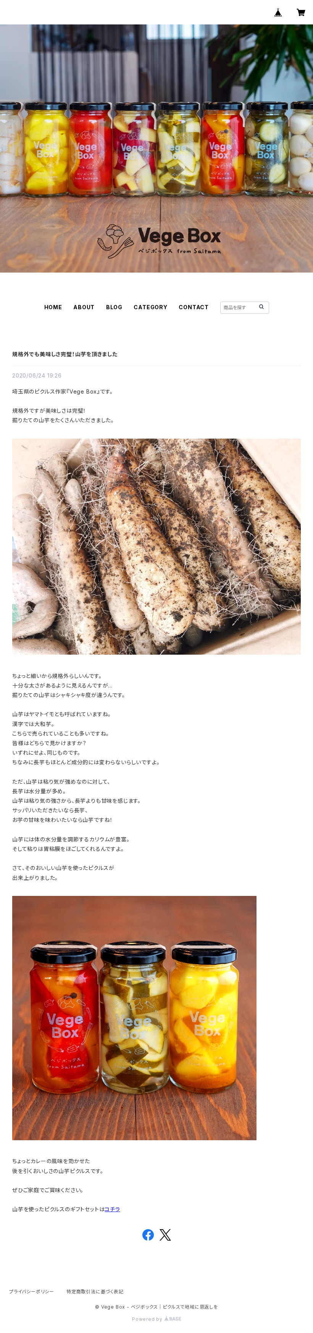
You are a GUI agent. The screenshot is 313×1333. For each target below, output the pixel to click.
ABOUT (84, 307)
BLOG (114, 307)
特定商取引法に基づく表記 (95, 1291)
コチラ (112, 1209)
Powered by (148, 1319)
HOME (53, 307)
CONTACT (194, 307)
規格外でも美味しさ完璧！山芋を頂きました (65, 354)
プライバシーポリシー (31, 1291)
